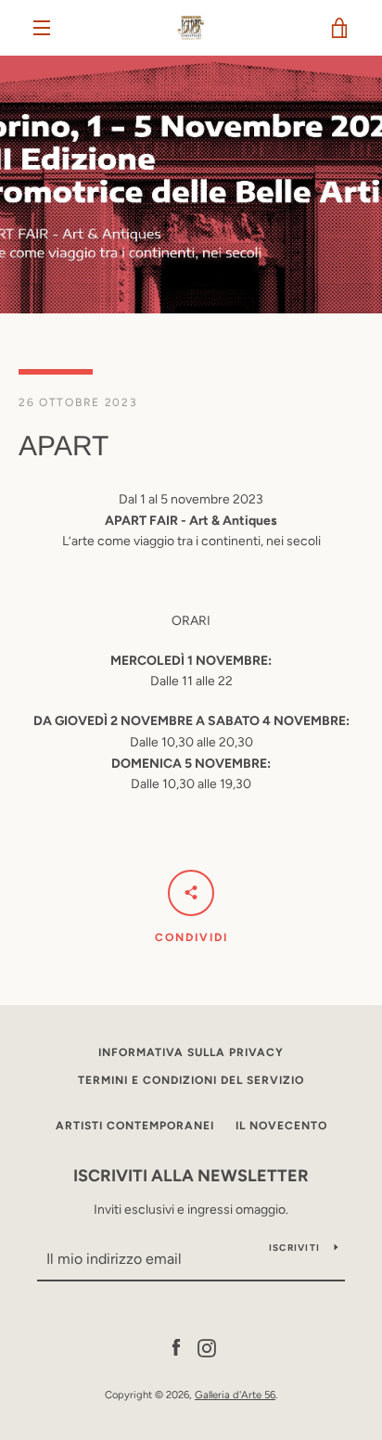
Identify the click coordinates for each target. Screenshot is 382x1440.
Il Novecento (281, 1125)
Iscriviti (294, 1248)
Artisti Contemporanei (135, 1125)
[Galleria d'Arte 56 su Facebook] (176, 1347)
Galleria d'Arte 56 (235, 1394)
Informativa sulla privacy (191, 1052)
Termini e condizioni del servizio (191, 1080)
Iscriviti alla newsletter (191, 1176)
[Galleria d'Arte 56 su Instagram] (206, 1347)
